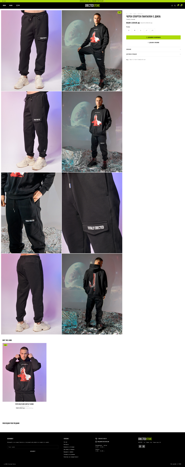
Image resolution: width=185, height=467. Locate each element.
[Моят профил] (172, 5)
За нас (65, 442)
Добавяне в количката (154, 37)
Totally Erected (130, 19)
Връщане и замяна (68, 452)
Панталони (140, 13)
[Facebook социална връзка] (3, 1)
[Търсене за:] (175, 5)
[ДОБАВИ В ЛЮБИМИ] (46, 345)
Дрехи (135, 13)
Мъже (131, 13)
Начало (127, 13)
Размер (128, 27)
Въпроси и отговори (69, 447)
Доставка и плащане (69, 449)
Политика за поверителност (71, 457)
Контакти (66, 444)
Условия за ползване (69, 454)
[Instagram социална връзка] (5, 1)
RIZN (180, 464)
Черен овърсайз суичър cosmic (24, 404)
